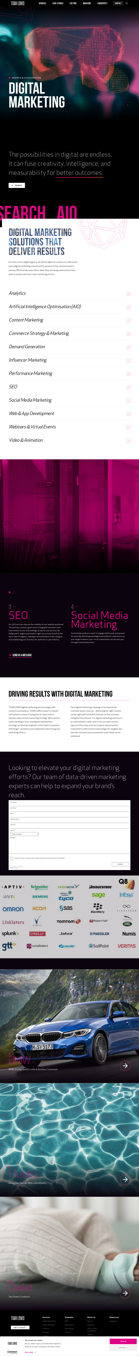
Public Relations (49, 1325)
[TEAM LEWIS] (17, 3)
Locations (90, 1325)
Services (42, 3)
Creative (46, 1328)
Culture (73, 3)
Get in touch (19, 1327)
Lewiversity (102, 3)
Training (46, 1336)
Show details (29, 1352)
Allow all (123, 1341)
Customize (122, 1347)
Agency (90, 1321)
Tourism (68, 1332)
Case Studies (57, 3)
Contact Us (18, 185)
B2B (66, 1321)
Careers (90, 1334)
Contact (118, 3)
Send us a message (22, 655)
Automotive (69, 1325)
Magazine (87, 3)
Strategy (46, 1332)
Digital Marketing (49, 1321)
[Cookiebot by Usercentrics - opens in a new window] (12, 1352)
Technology (69, 1328)
